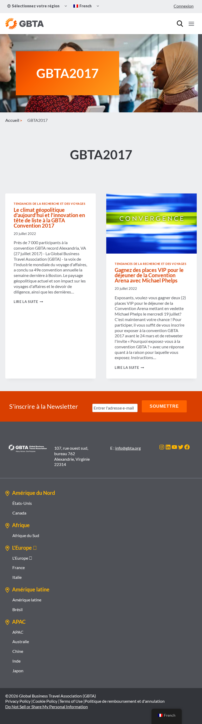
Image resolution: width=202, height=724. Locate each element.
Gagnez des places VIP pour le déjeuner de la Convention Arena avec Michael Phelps (149, 275)
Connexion (184, 5)
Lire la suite (28, 302)
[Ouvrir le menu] (191, 23)
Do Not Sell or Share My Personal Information (46, 706)
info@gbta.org (128, 447)
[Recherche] (180, 23)
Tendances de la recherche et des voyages (49, 203)
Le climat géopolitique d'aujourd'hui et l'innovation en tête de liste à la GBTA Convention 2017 (49, 218)
